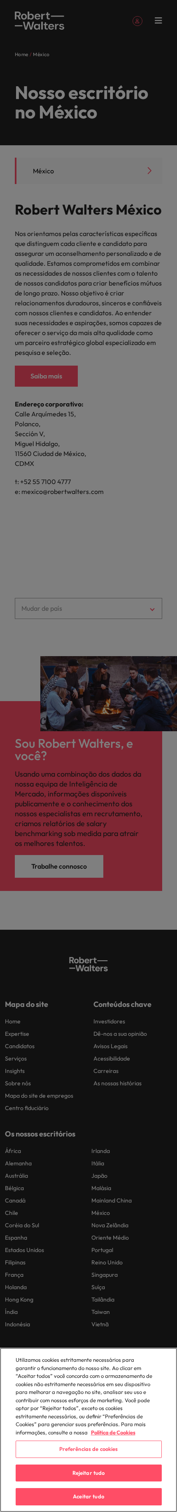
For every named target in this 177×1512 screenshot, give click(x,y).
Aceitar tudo (88, 1496)
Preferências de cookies (88, 1449)
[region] (88, 1430)
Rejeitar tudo (88, 1472)
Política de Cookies (113, 1432)
